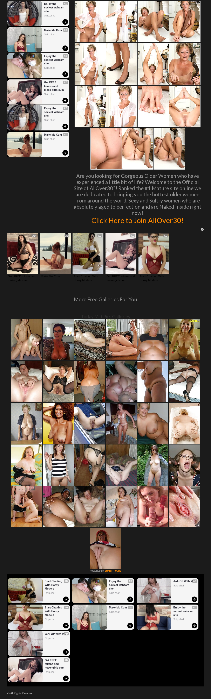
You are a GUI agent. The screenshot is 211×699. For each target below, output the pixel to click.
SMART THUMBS (113, 571)
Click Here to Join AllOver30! (137, 220)
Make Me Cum (53, 30)
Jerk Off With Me (183, 581)
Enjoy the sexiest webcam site (54, 7)
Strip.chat (49, 15)
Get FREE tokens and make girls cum (54, 86)
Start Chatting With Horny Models (86, 278)
